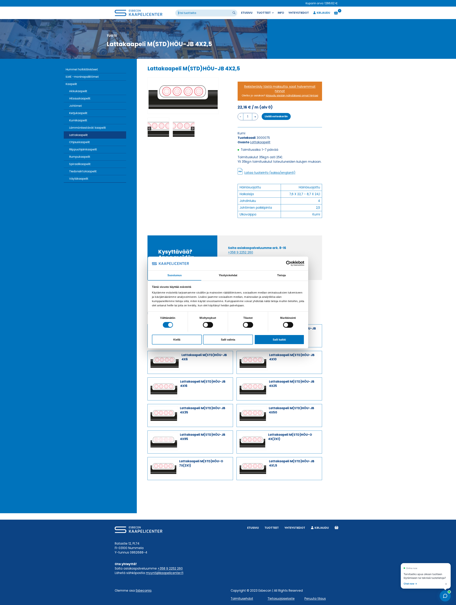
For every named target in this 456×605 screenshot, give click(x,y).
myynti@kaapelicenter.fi (164, 573)
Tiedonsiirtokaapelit (83, 171)
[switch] (208, 325)
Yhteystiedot (298, 13)
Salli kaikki (279, 339)
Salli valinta (228, 339)
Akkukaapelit (78, 91)
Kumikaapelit (78, 120)
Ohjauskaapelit (79, 142)
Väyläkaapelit (78, 179)
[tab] (182, 110)
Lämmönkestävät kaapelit (87, 128)
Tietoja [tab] (281, 275)
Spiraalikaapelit (80, 164)
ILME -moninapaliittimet (82, 77)
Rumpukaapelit (79, 157)
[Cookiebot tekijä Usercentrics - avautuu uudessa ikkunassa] (288, 263)
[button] (158, 128)
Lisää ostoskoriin (276, 116)
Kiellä (176, 339)
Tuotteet (272, 528)
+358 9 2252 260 (240, 252)
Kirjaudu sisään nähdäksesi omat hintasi (292, 95)
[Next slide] (193, 128)
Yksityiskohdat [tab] (228, 275)
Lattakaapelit (78, 135)
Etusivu (246, 13)
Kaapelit (71, 84)
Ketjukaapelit (78, 113)
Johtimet (75, 106)
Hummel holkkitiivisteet (82, 69)
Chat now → (410, 583)
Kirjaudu (323, 13)
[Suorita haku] (234, 13)
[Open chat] (445, 595)
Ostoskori (336, 528)
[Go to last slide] (149, 128)
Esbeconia (143, 590)
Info (281, 13)
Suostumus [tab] (174, 275)
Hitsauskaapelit (79, 98)
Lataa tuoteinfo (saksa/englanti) (269, 173)
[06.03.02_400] (183, 95)
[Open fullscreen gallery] (215, 110)
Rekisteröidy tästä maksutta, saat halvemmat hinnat (279, 88)
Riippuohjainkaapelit (83, 149)
